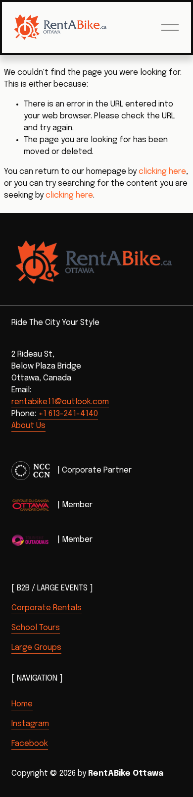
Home (22, 704)
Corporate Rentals (46, 608)
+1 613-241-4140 (68, 414)
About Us (28, 426)
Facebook (29, 744)
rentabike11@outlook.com (60, 402)
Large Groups (36, 647)
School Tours (35, 628)
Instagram (30, 724)
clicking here (162, 171)
